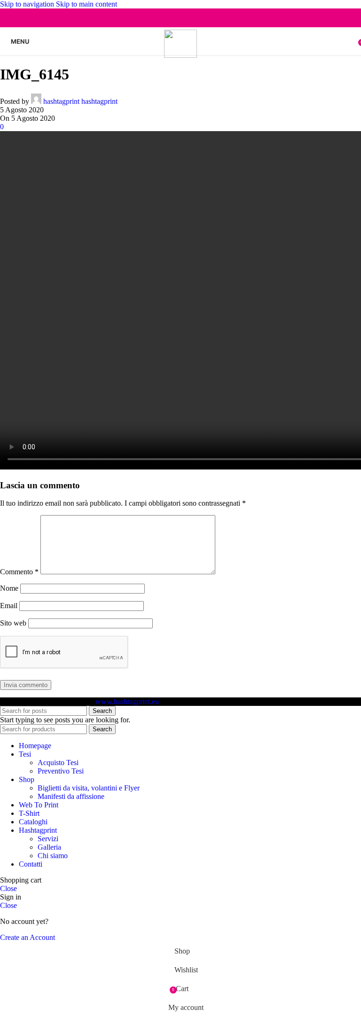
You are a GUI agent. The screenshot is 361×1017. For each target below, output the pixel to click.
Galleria (49, 847)
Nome (9, 588)
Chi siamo (53, 856)
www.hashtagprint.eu (127, 701)
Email (8, 606)
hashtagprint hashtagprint (80, 101)
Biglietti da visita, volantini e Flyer (89, 788)
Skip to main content (86, 4)
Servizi (48, 839)
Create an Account (27, 937)
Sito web (13, 623)
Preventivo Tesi (61, 771)
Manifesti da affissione (71, 796)
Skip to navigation (28, 4)
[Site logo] (180, 55)
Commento (19, 572)
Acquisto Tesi (58, 763)
